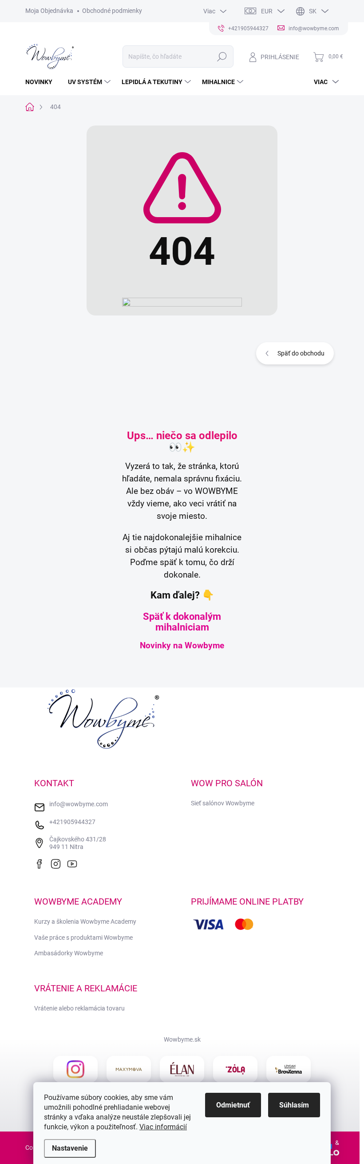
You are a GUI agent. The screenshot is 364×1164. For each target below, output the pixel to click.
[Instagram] (58, 862)
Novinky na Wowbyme (182, 646)
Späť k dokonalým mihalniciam (182, 622)
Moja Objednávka (49, 10)
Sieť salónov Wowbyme (222, 803)
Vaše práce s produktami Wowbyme (83, 937)
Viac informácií (163, 1127)
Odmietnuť (233, 1105)
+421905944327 (72, 821)
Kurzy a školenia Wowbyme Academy (85, 921)
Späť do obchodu (300, 353)
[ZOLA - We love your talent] (235, 1069)
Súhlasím (294, 1105)
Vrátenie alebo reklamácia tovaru (79, 1008)
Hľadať (221, 56)
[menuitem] (42, 82)
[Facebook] (41, 862)
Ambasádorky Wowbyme (68, 953)
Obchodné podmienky (112, 10)
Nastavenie (70, 1148)
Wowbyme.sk (182, 1039)
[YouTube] (74, 862)
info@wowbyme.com (78, 804)
